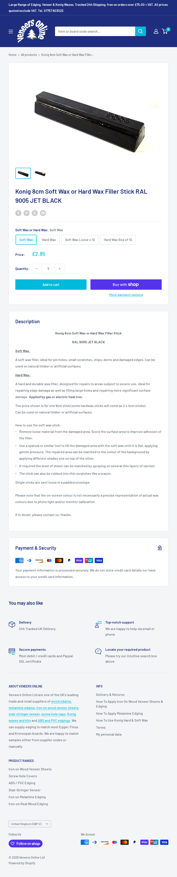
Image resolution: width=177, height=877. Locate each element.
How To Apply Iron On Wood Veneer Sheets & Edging (129, 703)
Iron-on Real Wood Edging (28, 804)
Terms (101, 727)
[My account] (156, 31)
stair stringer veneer (24, 714)
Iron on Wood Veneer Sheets (30, 769)
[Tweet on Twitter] (35, 212)
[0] (165, 31)
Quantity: (22, 268)
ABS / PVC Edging (22, 783)
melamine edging (22, 708)
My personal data (109, 734)
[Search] (140, 31)
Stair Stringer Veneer (25, 790)
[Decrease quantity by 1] (36, 268)
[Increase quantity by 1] (59, 268)
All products (29, 55)
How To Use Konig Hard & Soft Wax (122, 720)
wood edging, (61, 701)
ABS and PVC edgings (54, 720)
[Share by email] (43, 212)
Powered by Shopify (22, 863)
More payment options (126, 295)
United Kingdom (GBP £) (26, 824)
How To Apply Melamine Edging (119, 713)
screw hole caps (53, 714)
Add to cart (51, 284)
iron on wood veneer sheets (57, 708)
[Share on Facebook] (18, 212)
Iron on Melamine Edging (27, 797)
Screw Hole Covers (23, 776)
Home (13, 55)
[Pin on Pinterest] (27, 212)
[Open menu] (11, 31)
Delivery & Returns (110, 694)
